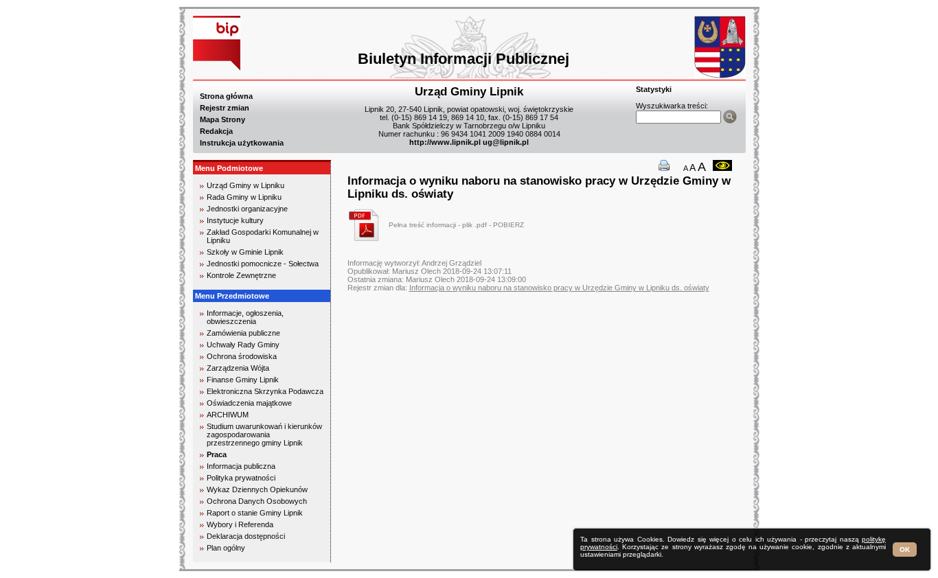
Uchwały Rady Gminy (243, 344)
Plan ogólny (226, 548)
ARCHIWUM (228, 415)
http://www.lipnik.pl (445, 142)
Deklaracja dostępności (246, 536)
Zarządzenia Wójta (238, 368)
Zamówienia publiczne (243, 333)
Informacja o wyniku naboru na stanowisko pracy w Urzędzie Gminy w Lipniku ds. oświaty (559, 288)
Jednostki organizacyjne (247, 209)
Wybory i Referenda (240, 524)
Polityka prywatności (241, 478)
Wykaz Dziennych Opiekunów (257, 489)
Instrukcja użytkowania (242, 143)
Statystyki (654, 89)
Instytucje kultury (235, 220)
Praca (217, 454)
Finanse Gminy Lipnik (243, 379)
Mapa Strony (222, 119)
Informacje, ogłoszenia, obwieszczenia (245, 317)
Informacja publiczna (241, 466)
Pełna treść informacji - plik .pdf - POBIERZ (456, 225)
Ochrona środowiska (242, 356)
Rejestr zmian (224, 108)
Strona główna (226, 96)
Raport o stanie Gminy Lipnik (255, 513)
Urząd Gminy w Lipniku (245, 185)
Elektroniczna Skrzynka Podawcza (265, 391)
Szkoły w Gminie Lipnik (245, 252)
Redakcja (216, 131)
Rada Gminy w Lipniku (244, 197)
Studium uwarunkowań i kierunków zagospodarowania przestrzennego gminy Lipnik (264, 434)
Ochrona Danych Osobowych (257, 501)
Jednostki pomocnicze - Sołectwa (263, 263)
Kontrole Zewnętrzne (241, 275)
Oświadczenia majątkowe (249, 403)
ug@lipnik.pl (506, 142)
